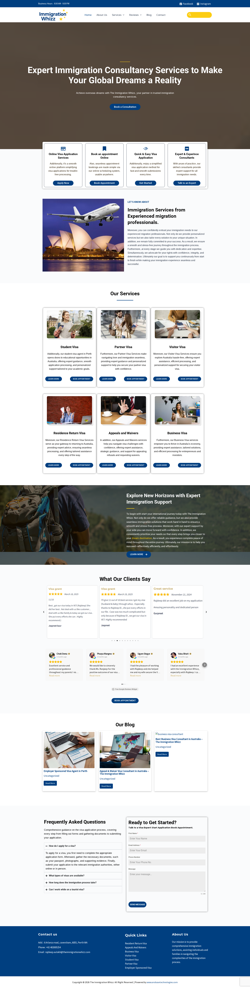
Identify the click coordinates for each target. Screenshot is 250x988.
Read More (50, 783)
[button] (44, 612)
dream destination (142, 538)
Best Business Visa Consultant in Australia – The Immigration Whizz (179, 740)
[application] (122, 15)
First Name (133, 833)
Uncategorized (51, 775)
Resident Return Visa (136, 943)
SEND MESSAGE (137, 904)
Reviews (134, 15)
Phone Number (134, 857)
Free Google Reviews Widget (126, 689)
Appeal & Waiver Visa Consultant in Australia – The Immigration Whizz (124, 772)
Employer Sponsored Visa (138, 967)
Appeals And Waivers (135, 947)
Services (116, 15)
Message (131, 869)
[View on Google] (52, 655)
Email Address (134, 845)
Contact (161, 15)
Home (88, 15)
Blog (148, 15)
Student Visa (131, 959)
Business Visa (132, 951)
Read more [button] (54, 675)
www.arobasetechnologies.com (162, 982)
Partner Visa (131, 963)
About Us (101, 15)
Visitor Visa (130, 955)
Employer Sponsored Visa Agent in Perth (65, 771)
